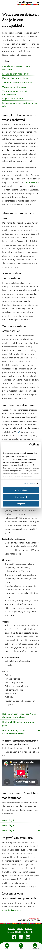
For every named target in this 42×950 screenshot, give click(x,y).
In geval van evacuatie (12, 98)
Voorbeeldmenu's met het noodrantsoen (14, 92)
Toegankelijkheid (14, 932)
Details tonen (29, 483)
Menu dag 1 (8, 820)
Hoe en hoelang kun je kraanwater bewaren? (13, 732)
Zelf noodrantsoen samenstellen (17, 82)
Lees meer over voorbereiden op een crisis (19, 104)
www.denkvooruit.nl (11, 910)
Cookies (28, 928)
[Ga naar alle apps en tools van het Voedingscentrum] (35, 945)
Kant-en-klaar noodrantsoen (15, 78)
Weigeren (21, 504)
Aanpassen (19, 497)
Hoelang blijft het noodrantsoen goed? (18, 724)
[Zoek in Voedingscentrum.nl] (21, 945)
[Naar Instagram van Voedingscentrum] (28, 937)
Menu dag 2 (8, 825)
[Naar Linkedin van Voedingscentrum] (21, 937)
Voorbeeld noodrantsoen (14, 87)
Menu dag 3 (8, 830)
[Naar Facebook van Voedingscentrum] (14, 937)
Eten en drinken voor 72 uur (15, 73)
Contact (11, 928)
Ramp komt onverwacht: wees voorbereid (16, 67)
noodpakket (31, 182)
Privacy (20, 928)
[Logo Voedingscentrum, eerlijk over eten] (21, 919)
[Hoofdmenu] (7, 945)
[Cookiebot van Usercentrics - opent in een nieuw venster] (29, 444)
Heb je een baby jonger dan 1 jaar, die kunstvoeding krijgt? (19, 715)
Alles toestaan (21, 490)
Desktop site (28, 932)
